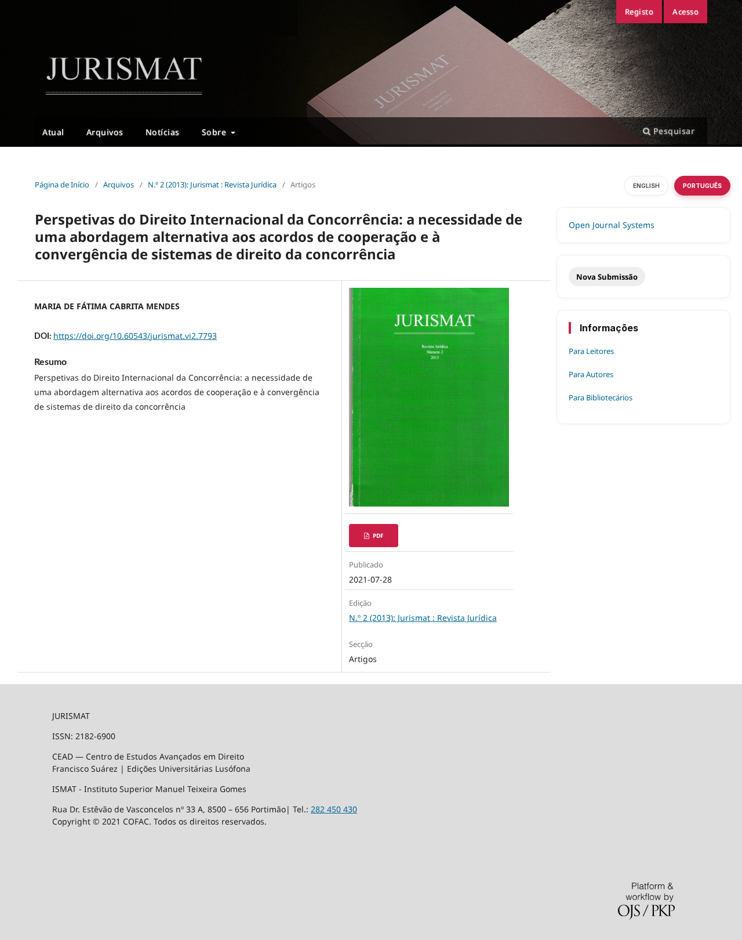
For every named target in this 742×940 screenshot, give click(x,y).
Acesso (685, 11)
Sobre (215, 132)
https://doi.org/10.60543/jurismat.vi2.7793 (135, 335)
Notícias (163, 132)
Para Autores (591, 374)
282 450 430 (334, 809)
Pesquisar (672, 130)
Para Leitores (591, 351)
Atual (53, 132)
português (702, 185)
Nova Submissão (607, 277)
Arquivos (104, 132)
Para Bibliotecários (600, 397)
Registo (639, 11)
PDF (377, 536)
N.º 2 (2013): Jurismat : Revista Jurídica (423, 617)
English (646, 185)
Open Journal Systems (611, 224)
